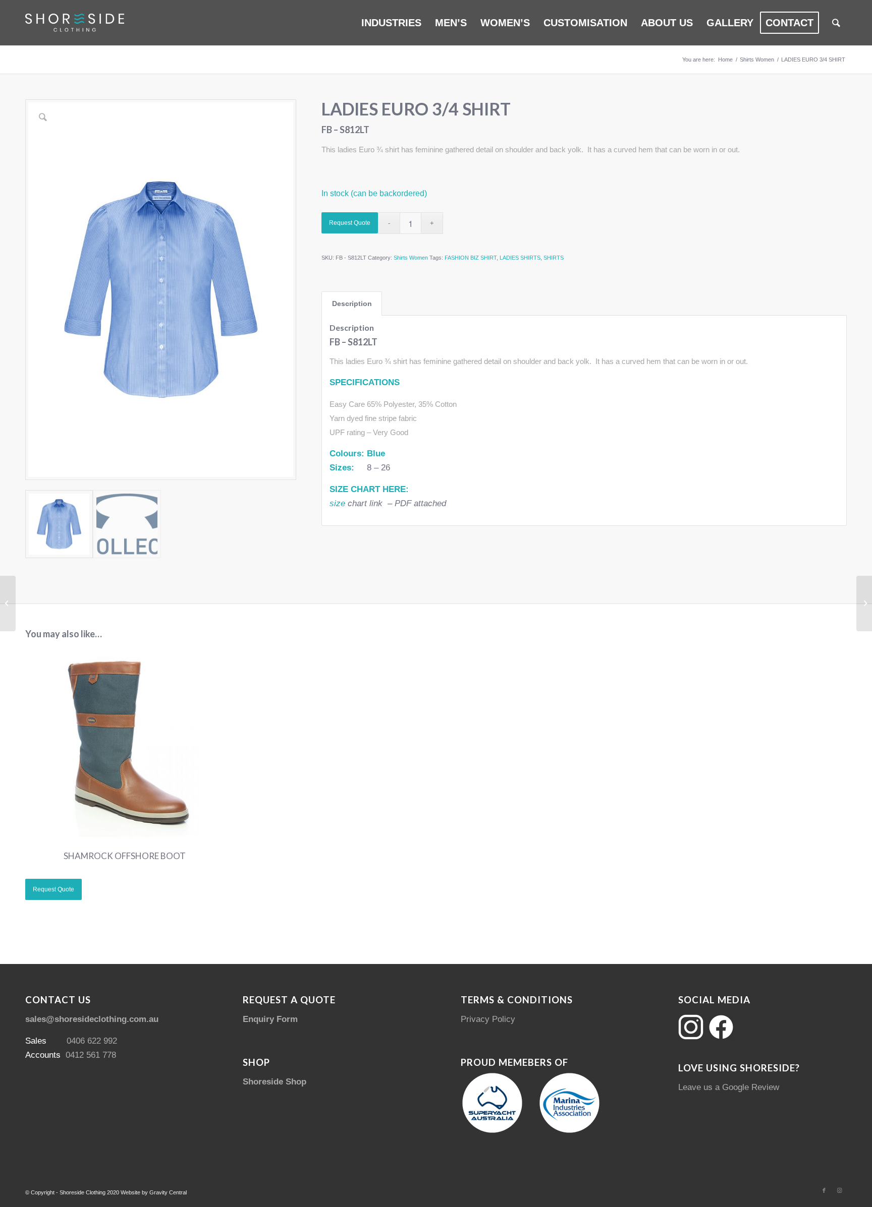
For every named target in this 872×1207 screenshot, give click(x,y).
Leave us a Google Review (728, 1087)
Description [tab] (352, 303)
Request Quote (349, 222)
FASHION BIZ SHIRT (471, 258)
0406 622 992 (92, 1041)
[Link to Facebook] (824, 1190)
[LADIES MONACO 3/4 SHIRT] (8, 603)
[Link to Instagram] (839, 1190)
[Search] (836, 22)
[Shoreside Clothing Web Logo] (74, 22)
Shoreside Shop (274, 1082)
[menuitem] (391, 22)
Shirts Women (411, 258)
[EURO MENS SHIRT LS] (864, 603)
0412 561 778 (91, 1055)
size (337, 503)
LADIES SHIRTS (520, 258)
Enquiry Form (270, 1019)
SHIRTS (553, 258)
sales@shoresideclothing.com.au (91, 1019)
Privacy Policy (488, 1019)
